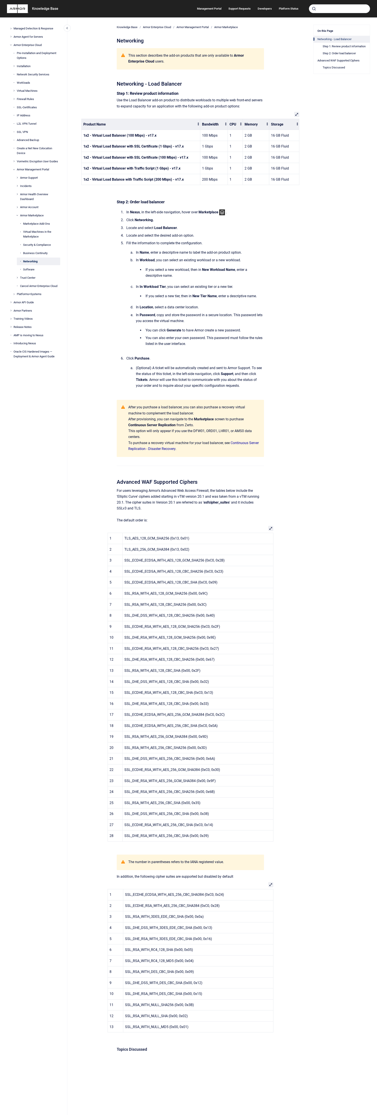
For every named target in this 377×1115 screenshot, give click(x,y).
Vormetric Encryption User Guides (37, 161)
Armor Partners (23, 310)
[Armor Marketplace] (17, 215)
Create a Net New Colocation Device (34, 151)
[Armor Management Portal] (14, 169)
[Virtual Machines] (14, 90)
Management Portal (209, 8)
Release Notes (23, 327)
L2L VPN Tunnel (26, 123)
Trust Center (27, 277)
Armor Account (29, 207)
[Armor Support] (17, 177)
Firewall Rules (25, 98)
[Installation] (14, 66)
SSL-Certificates (27, 107)
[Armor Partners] (11, 310)
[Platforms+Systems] (14, 294)
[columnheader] (141, 124)
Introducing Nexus (25, 343)
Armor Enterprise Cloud (28, 44)
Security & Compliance (37, 244)
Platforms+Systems (29, 294)
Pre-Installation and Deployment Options (36, 55)
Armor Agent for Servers (28, 36)
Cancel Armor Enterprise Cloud (38, 285)
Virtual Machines (27, 90)
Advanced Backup (28, 140)
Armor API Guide (24, 302)
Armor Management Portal (33, 169)
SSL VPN (22, 131)
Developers (265, 8)
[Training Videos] (11, 319)
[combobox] (339, 9)
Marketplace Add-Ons (36, 223)
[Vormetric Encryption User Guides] (14, 161)
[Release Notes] (11, 327)
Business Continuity (35, 253)
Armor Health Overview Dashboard (34, 196)
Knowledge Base (45, 9)
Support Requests (239, 8)
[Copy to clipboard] (115, 83)
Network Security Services (33, 74)
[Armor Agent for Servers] (11, 36)
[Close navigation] (67, 28)
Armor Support (29, 177)
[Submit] (313, 8)
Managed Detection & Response (33, 28)
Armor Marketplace (32, 215)
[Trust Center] (17, 277)
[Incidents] (17, 186)
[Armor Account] (17, 207)
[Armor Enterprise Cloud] (11, 45)
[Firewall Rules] (14, 99)
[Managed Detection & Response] (11, 28)
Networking (30, 261)
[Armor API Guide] (11, 302)
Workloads (23, 82)
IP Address (23, 115)
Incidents (26, 185)
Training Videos (23, 318)
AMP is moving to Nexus (28, 335)
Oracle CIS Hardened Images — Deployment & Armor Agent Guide (34, 354)
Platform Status (288, 8)
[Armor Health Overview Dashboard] (17, 194)
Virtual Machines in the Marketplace (37, 234)
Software (28, 269)
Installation (24, 66)
